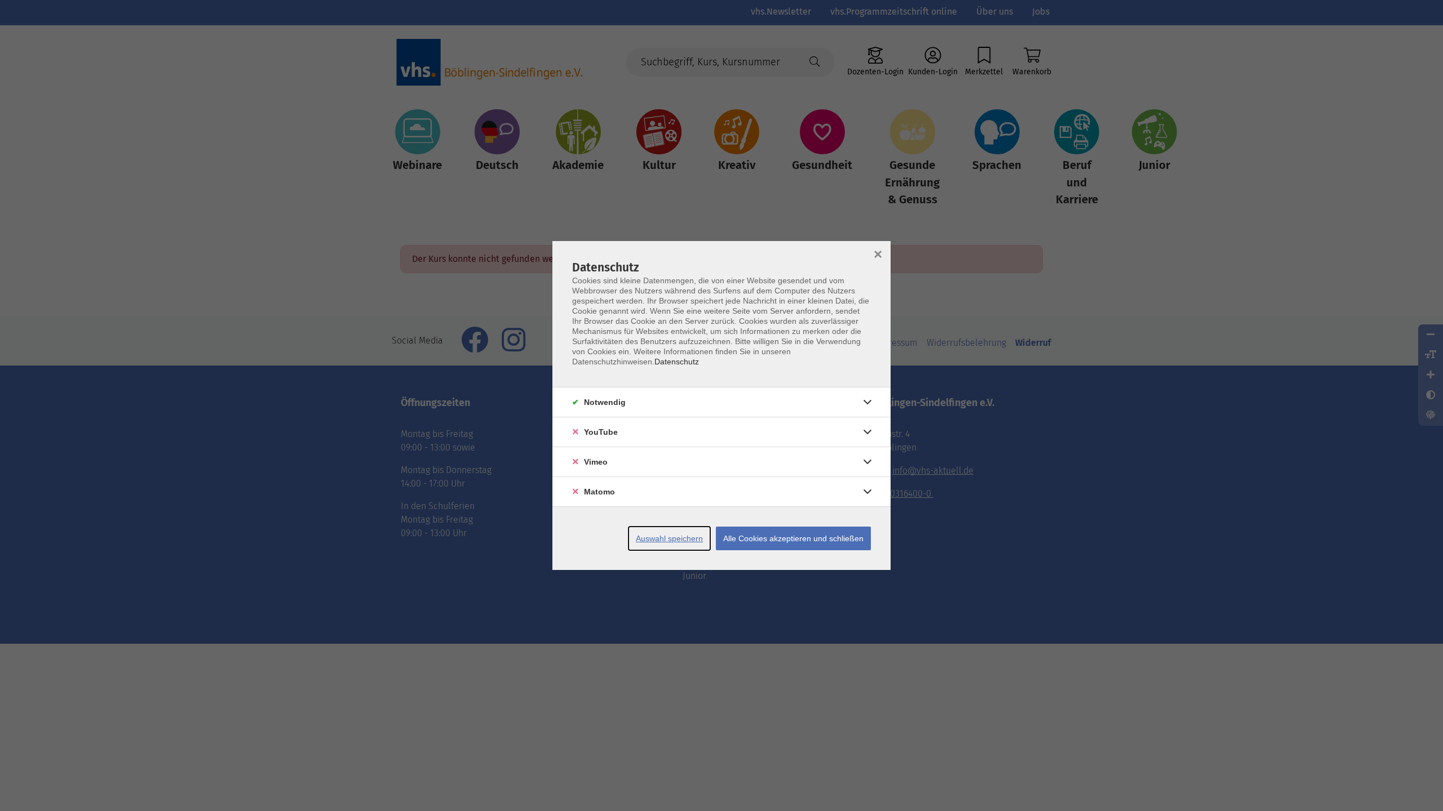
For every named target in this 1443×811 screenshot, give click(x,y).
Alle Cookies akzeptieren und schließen (793, 538)
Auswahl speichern (669, 538)
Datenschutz (676, 361)
